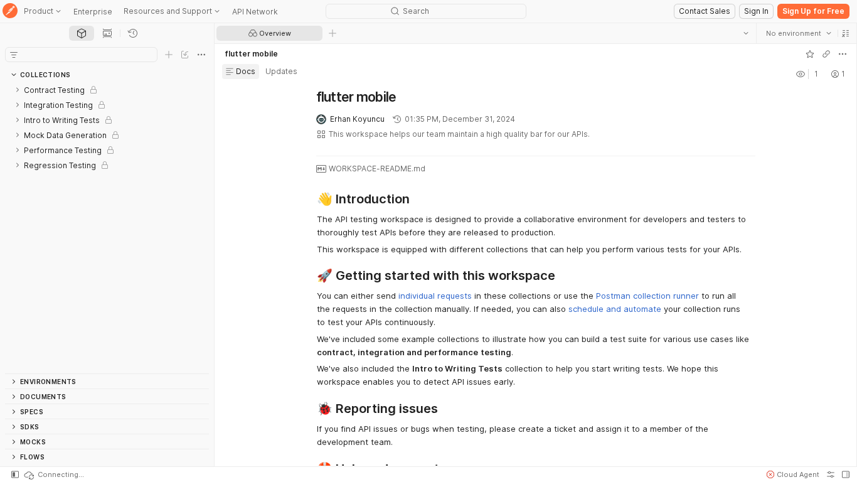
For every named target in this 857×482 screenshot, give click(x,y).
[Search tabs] (745, 33)
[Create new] (168, 54)
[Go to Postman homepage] (10, 11)
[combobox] (799, 33)
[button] (845, 33)
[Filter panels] (13, 54)
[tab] (81, 33)
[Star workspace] (810, 54)
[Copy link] (826, 54)
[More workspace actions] (842, 54)
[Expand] (18, 90)
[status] (53, 474)
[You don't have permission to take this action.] (332, 33)
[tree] (107, 227)
